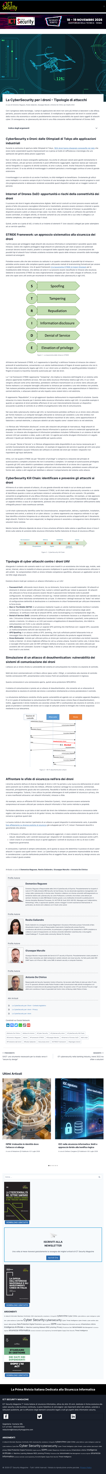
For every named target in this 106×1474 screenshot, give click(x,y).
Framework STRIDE (37, 1037)
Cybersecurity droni (58, 1033)
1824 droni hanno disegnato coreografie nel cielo (74, 148)
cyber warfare (91, 1320)
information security (74, 1324)
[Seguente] (100, 1121)
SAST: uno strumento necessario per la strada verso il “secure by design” (24, 1056)
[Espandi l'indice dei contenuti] (96, 128)
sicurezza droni (43, 1042)
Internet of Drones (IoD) (70, 1037)
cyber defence (82, 1316)
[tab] (48, 1165)
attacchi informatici (11, 1316)
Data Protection (23, 1324)
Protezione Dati (67, 1327)
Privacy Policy (86, 1468)
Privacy (60, 1327)
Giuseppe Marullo (35, 950)
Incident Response (62, 1324)
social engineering (46, 1330)
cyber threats (82, 1320)
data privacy (12, 1324)
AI (4, 1316)
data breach (95, 1446)
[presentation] (26, 1108)
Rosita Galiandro (34, 920)
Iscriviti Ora (53, 1258)
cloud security (38, 1316)
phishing (53, 1327)
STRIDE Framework (59, 1042)
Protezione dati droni (14, 1042)
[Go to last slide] (5, 1121)
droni (25, 1037)
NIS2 (48, 1327)
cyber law (98, 1442)
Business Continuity (24, 1316)
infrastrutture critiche (88, 1324)
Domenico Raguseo (36, 883)
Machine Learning (32, 1327)
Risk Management (88, 1327)
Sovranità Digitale (56, 1330)
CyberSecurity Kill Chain (75, 1033)
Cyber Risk (19, 1320)
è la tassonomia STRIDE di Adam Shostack (68, 267)
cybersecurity (53, 1320)
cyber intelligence (91, 1316)
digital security (46, 1324)
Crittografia (53, 1316)
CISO (32, 1316)
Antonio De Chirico (36, 977)
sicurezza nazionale (35, 1330)
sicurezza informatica (19, 1330)
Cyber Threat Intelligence (70, 1320)
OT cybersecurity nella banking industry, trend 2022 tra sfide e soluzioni (81, 1056)
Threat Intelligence (81, 1330)
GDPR (53, 1324)
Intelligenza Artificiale (13, 1327)
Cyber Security (42, 1033)
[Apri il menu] (104, 6)
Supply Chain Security (68, 1330)
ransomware (77, 1327)
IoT (25, 1327)
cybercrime (62, 1316)
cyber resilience (11, 1320)
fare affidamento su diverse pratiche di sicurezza (26, 825)
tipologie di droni (74, 1042)
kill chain (84, 1037)
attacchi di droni (28, 1033)
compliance (46, 1316)
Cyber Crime (72, 1316)
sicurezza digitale (85, 1453)
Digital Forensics (36, 1324)
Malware (42, 1327)
